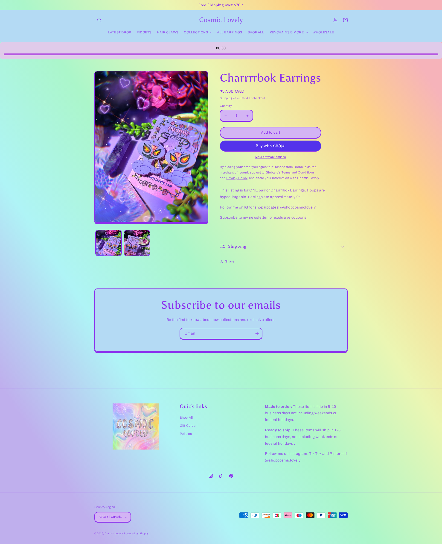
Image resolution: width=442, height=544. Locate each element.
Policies (186, 433)
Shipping (226, 98)
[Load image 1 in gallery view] (109, 243)
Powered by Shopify (136, 533)
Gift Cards (188, 425)
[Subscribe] (257, 333)
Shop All (186, 417)
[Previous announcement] (146, 5)
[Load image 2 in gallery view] (137, 243)
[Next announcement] (296, 5)
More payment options (270, 157)
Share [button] (230, 261)
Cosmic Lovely (114, 533)
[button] (99, 20)
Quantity (226, 106)
